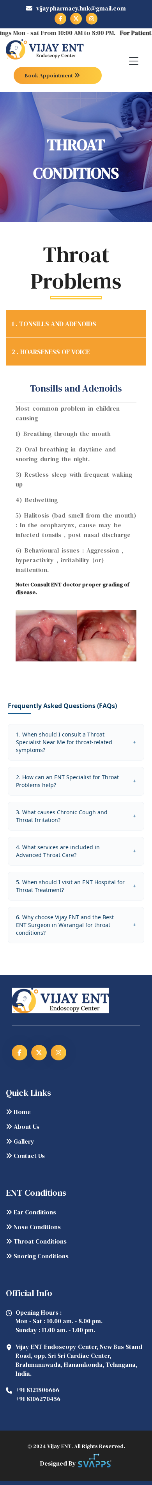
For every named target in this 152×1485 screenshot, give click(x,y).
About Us (25, 1126)
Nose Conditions (36, 1227)
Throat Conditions (39, 1241)
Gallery (23, 1141)
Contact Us (28, 1155)
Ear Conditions (34, 1212)
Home (21, 1111)
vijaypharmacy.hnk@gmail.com (81, 8)
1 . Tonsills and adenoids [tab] (54, 324)
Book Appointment (49, 75)
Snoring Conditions (40, 1256)
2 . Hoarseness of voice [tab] (51, 352)
